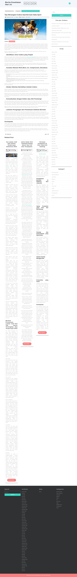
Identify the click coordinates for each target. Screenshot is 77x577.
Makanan (53, 179)
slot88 (53, 188)
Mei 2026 (23, 496)
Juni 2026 (53, 56)
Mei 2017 (23, 569)
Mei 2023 (53, 141)
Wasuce (17, 17)
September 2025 (55, 77)
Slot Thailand (28, 205)
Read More (12, 481)
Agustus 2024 (24, 530)
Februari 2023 (24, 557)
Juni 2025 (53, 84)
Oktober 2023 (54, 129)
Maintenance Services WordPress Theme (35, 575)
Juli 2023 (53, 136)
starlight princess (55, 190)
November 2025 (55, 72)
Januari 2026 (54, 68)
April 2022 (54, 150)
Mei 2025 (53, 86)
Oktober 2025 (24, 507)
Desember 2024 (55, 97)
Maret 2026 (54, 63)
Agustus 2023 (54, 134)
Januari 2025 (54, 95)
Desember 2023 (55, 125)
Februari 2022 (54, 155)
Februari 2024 (54, 120)
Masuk (40, 491)
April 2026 (54, 61)
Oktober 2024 (54, 102)
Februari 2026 (54, 65)
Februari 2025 (54, 93)
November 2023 (55, 127)
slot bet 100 (54, 186)
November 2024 (55, 100)
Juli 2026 (53, 54)
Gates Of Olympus (55, 174)
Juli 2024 (53, 109)
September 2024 (55, 104)
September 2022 (55, 148)
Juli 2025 (53, 81)
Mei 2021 (53, 159)
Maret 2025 (24, 519)
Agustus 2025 (54, 79)
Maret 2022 (54, 152)
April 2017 (54, 164)
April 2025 (54, 88)
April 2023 (54, 143)
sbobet (53, 181)
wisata (53, 195)
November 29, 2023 (10, 149)
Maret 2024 (54, 118)
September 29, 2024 (9, 17)
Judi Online (58, 494)
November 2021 (55, 157)
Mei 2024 (53, 113)
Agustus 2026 (24, 491)
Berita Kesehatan (55, 172)
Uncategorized (12, 41)
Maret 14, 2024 (40, 149)
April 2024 (54, 116)
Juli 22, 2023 (25, 149)
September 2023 (55, 132)
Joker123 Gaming (42, 153)
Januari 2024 (24, 541)
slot (52, 183)
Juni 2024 (53, 111)
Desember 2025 (55, 70)
